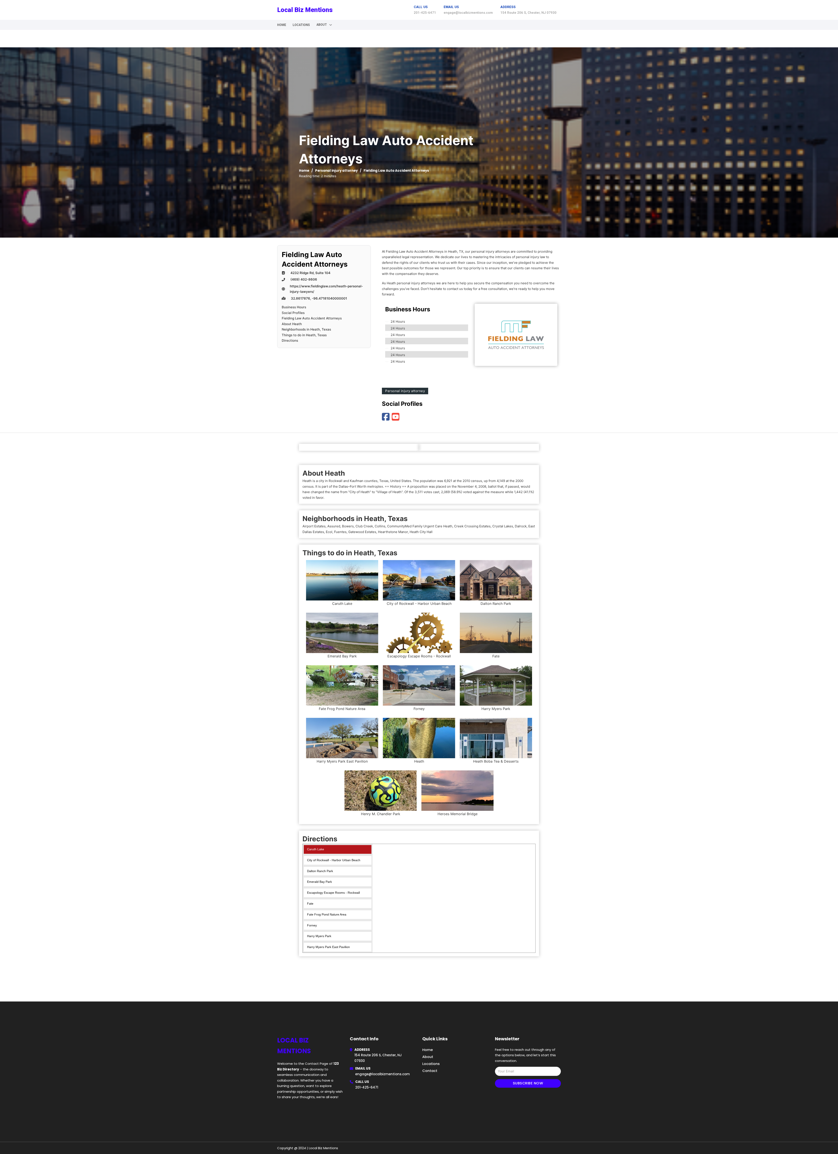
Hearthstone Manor (393, 532)
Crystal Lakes (502, 526)
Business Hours (294, 307)
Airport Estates (314, 526)
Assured (333, 526)
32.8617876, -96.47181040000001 (319, 298)
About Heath (292, 324)
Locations (301, 25)
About (427, 1056)
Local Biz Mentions (305, 10)
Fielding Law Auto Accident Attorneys (312, 318)
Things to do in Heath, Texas (304, 335)
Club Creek (364, 526)
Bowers (348, 526)
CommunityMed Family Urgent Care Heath (419, 526)
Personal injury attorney (336, 170)
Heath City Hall (421, 532)
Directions (290, 340)
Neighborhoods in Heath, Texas (306, 329)
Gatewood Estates (362, 532)
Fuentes (340, 532)
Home (281, 25)
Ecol (329, 532)
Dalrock (521, 526)
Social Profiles (293, 313)
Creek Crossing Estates (472, 526)
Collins (380, 526)
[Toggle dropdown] (330, 24)
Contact (429, 1070)
